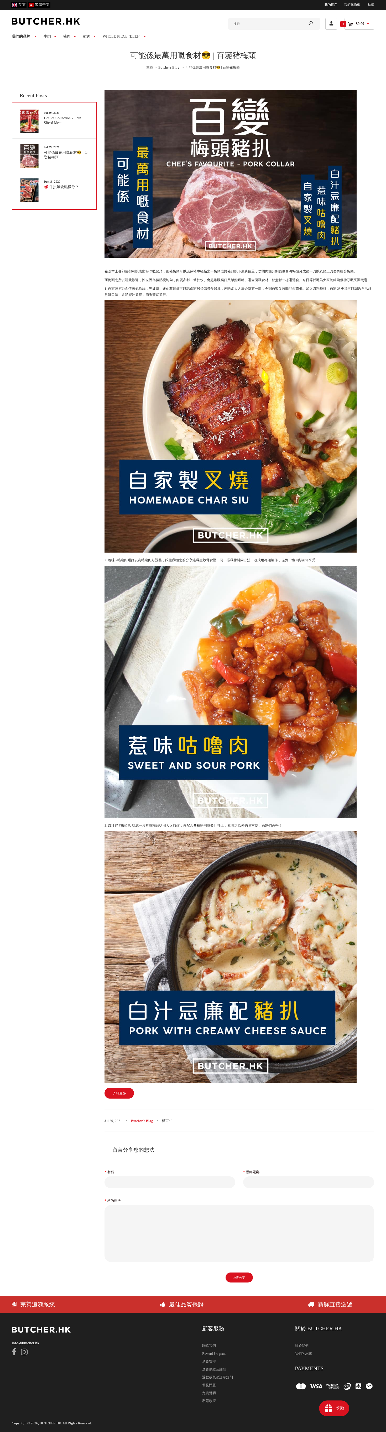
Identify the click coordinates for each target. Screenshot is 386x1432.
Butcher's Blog (142, 1121)
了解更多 (119, 1093)
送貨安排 (209, 1361)
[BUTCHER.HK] (46, 23)
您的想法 (114, 1201)
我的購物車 (352, 5)
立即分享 (239, 1277)
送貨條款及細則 (214, 1369)
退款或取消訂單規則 (217, 1377)
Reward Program (214, 1354)
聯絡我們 (209, 1346)
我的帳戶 (331, 5)
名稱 (110, 1172)
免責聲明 (209, 1393)
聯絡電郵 (252, 1172)
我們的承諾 (303, 1354)
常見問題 (209, 1385)
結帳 (371, 5)
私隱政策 (209, 1401)
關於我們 (302, 1346)
